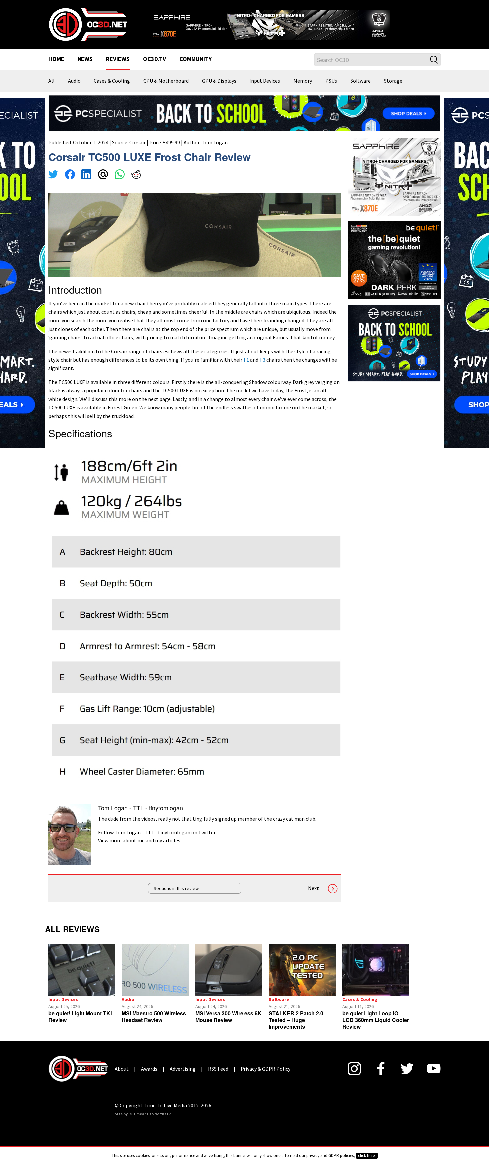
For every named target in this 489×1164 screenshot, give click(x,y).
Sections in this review (176, 888)
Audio (74, 81)
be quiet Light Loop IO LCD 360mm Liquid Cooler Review (375, 1019)
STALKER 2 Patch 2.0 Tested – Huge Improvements (296, 1019)
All (51, 81)
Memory (302, 81)
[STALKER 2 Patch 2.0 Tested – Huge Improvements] (302, 970)
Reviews (118, 59)
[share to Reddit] (136, 175)
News (85, 59)
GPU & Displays (219, 81)
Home (56, 59)
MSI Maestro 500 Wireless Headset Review (154, 1016)
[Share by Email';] (103, 175)
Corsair (137, 142)
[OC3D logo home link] (87, 24)
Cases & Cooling (112, 81)
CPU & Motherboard (166, 81)
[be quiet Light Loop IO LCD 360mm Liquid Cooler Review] (375, 970)
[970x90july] (244, 112)
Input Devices (264, 81)
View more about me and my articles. (139, 840)
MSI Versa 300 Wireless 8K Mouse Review (228, 1016)
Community (195, 59)
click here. (367, 1155)
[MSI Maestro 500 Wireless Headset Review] (155, 970)
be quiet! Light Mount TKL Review (81, 1016)
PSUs (331, 81)
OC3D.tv (154, 59)
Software (360, 81)
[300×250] (394, 342)
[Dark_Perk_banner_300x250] (394, 259)
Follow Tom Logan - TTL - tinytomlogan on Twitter (157, 832)
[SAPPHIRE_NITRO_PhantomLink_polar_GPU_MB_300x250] (394, 176)
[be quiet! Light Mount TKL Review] (81, 970)
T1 (246, 359)
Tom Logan (215, 142)
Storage (393, 81)
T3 (262, 359)
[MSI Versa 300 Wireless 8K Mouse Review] (228, 970)
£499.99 (171, 142)
